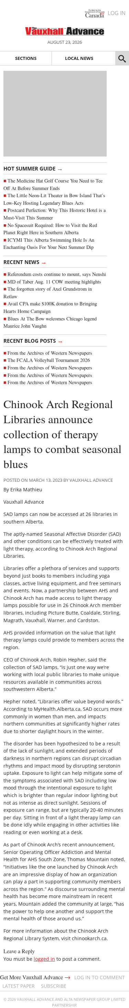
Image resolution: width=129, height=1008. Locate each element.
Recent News (25, 261)
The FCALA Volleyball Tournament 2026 (49, 360)
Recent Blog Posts (33, 340)
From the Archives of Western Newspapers (50, 353)
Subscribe (53, 986)
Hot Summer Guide (33, 168)
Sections (25, 58)
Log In (117, 13)
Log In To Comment (99, 977)
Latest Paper (18, 986)
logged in (44, 959)
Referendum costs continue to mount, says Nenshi (57, 274)
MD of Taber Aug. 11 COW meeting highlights (55, 281)
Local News (79, 58)
